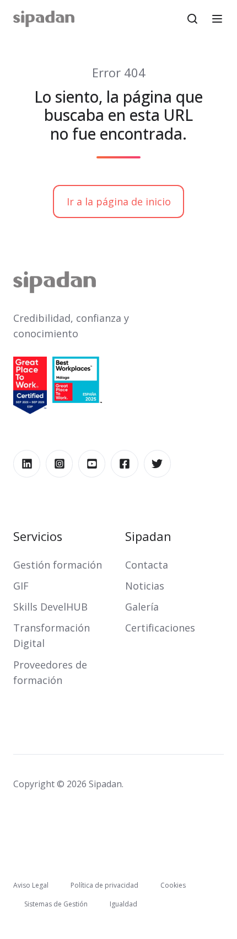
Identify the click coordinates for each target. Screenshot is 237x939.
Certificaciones (160, 627)
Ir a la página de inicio (119, 201)
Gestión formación (57, 564)
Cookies (173, 885)
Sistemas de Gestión (56, 904)
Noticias (144, 585)
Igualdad (123, 904)
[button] (192, 18)
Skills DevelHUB (50, 606)
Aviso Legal (31, 885)
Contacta (146, 564)
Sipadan (148, 536)
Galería (142, 606)
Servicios (37, 536)
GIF (21, 585)
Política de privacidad (104, 885)
